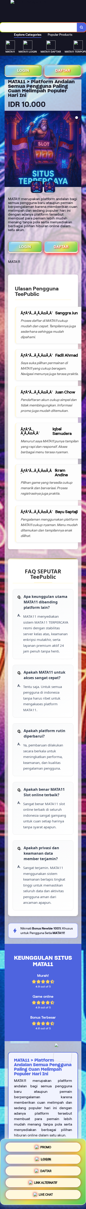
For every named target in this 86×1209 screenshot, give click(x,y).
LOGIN (23, 70)
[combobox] (38, 27)
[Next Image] (77, 149)
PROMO (45, 1145)
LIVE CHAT (46, 1196)
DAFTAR (62, 70)
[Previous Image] (8, 149)
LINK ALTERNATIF (45, 1183)
